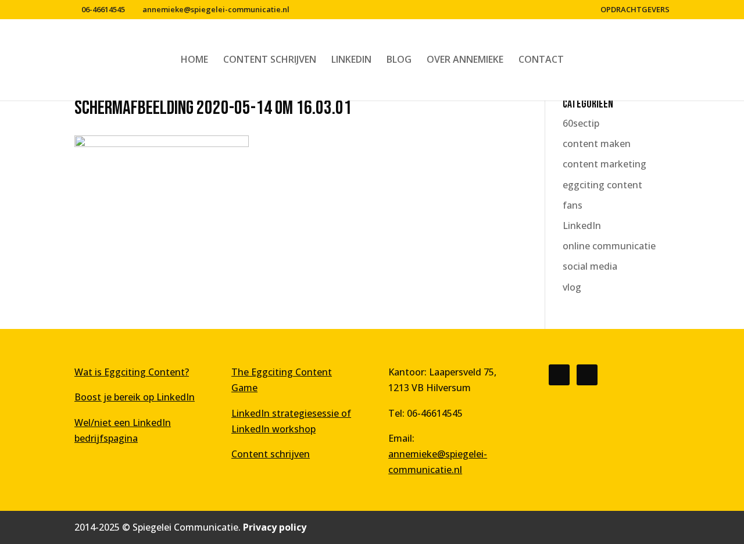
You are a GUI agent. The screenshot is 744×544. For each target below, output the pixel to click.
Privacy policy (274, 527)
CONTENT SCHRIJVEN (269, 60)
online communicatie (609, 245)
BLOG (399, 60)
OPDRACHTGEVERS (635, 10)
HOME (194, 60)
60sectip (581, 123)
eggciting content (602, 184)
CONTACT (541, 60)
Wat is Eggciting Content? (131, 372)
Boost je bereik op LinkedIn (134, 397)
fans (572, 205)
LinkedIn (582, 225)
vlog (572, 287)
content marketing (604, 164)
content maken (597, 143)
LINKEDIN (351, 60)
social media (590, 266)
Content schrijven (270, 454)
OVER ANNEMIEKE (465, 60)
